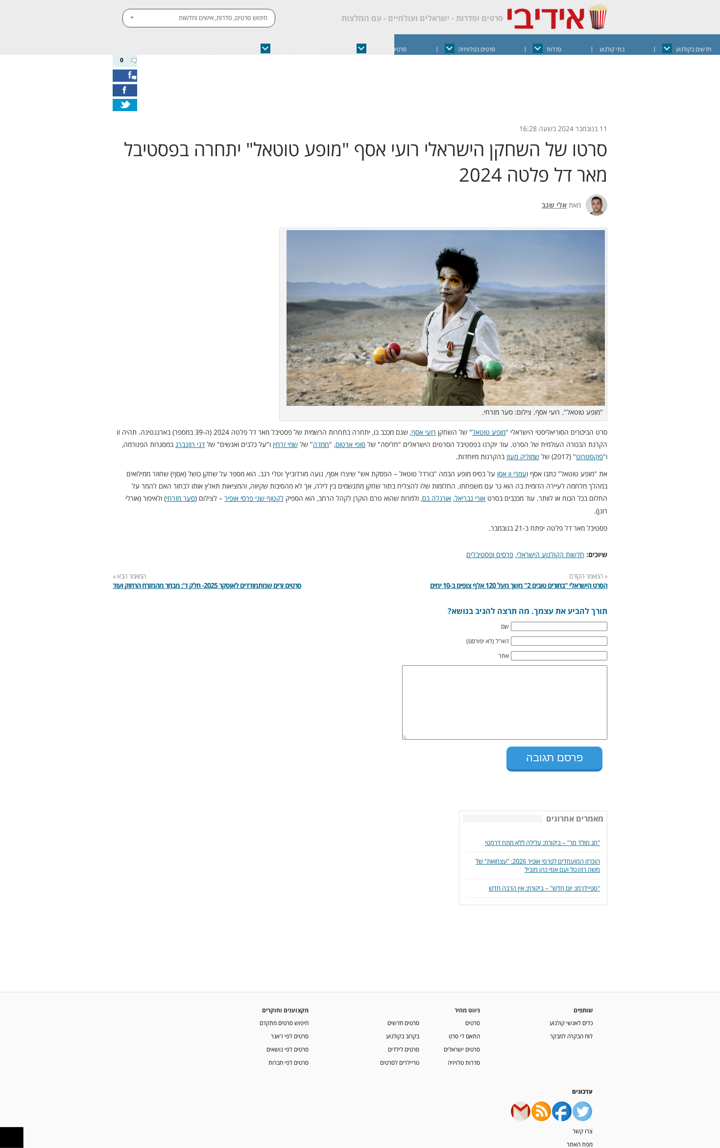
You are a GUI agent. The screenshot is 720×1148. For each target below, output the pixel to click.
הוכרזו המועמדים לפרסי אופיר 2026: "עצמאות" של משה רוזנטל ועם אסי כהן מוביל (538, 862)
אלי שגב (554, 205)
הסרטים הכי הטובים (296, 49)
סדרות (554, 49)
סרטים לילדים (403, 1046)
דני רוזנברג (190, 444)
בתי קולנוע (612, 49)
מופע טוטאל (488, 432)
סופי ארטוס (350, 444)
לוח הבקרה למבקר (571, 1033)
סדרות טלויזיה (464, 1059)
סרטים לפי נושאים (287, 1046)
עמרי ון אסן (512, 473)
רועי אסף (423, 432)
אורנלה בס (436, 498)
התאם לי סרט (464, 1033)
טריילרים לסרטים (399, 1059)
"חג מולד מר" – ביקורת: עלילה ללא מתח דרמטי (542, 840)
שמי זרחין (285, 444)
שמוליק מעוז (522, 456)
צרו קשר (583, 1128)
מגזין (217, 49)
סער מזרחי (180, 498)
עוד (167, 49)
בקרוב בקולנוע (402, 1033)
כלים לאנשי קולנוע (571, 1020)
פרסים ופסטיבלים (489, 554)
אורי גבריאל (470, 498)
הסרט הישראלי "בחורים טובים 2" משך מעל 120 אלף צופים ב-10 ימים (518, 585)
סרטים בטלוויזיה (476, 49)
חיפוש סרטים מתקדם (284, 1020)
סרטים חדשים (403, 1020)
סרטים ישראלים (388, 49)
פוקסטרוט (589, 456)
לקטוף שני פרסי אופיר (254, 498)
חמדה (321, 444)
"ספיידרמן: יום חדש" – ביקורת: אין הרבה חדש (544, 885)
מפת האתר (580, 1141)
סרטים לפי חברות (288, 1059)
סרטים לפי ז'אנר (290, 1033)
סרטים (472, 1020)
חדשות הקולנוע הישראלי (550, 554)
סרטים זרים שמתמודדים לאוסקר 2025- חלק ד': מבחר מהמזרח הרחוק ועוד (207, 585)
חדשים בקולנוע (693, 49)
